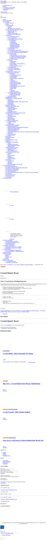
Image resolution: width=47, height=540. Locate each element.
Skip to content (3, 1)
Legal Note (5, 463)
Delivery (4, 6)
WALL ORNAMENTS (12, 150)
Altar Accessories (11, 119)
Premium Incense (13, 84)
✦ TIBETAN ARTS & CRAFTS (11, 147)
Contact (4, 452)
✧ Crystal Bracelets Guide (8, 8)
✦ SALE (7, 24)
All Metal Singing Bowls (13, 126)
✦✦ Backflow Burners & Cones (14, 92)
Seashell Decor (11, 157)
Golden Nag (12, 80)
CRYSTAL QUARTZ (12, 311)
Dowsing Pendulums (12, 116)
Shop (5, 264)
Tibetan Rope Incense (14, 91)
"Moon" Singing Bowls (12, 130)
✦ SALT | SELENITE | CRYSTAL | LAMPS (14, 29)
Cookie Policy (5, 462)
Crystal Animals (13, 61)
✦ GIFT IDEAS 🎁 (9, 25)
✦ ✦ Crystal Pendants (12, 37)
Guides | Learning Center (8, 260)
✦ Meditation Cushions (9, 137)
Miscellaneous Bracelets (15, 46)
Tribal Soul (12, 90)
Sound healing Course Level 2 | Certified (13, 247)
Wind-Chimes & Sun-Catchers (14, 145)
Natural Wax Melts (11, 109)
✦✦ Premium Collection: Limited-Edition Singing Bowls (16, 167)
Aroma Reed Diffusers (12, 111)
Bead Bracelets (13, 42)
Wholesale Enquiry (6, 455)
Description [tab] (5, 313)
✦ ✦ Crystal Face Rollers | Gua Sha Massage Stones (18, 51)
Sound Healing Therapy (10, 243)
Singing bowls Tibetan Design (14, 128)
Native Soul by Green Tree (15, 82)
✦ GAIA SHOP (6, 21)
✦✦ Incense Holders (12, 96)
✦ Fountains (7, 138)
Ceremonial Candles (12, 121)
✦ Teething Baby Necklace (13, 47)
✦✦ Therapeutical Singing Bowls (11, 170)
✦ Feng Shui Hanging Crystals (11, 139)
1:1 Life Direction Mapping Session (12, 242)
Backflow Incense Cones (15, 94)
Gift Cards (10, 26)
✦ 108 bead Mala (11, 48)
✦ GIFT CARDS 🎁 (7, 20)
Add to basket (32, 362)
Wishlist (6, 257)
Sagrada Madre (13, 88)
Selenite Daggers (11, 118)
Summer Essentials (11, 158)
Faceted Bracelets (13, 43)
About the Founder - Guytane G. (11, 241)
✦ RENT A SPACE (7, 252)
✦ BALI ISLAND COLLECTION (12, 152)
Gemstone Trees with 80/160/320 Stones (18, 55)
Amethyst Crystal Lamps (12, 33)
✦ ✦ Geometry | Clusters (13, 59)
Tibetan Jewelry (11, 149)
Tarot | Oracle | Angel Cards (13, 114)
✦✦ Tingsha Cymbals (9, 175)
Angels (9, 143)
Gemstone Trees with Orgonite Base (17, 58)
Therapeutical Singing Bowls (13, 129)
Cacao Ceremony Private (10, 244)
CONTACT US (6, 259)
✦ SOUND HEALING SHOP (9, 165)
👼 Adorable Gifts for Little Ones (14, 28)
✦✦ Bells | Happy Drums (10, 174)
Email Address (3, 471)
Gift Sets (9, 27)
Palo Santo (10, 99)
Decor (9, 154)
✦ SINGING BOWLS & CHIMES (12, 125)
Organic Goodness (14, 81)
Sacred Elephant (13, 87)
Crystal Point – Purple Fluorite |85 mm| (9, 328)
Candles (9, 122)
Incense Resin (10, 102)
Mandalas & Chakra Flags (13, 144)
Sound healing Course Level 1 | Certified (13, 246)
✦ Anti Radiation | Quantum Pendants (15, 38)
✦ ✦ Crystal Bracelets (12, 40)
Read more (5, 390)
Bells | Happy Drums (12, 133)
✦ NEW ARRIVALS (9, 22)
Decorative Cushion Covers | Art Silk (15, 164)
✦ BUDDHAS (8, 136)
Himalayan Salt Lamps (12, 30)
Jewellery (10, 153)
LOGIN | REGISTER (7, 253)
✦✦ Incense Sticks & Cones (13, 72)
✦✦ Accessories (8, 173)
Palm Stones (12, 62)
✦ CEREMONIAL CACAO (11, 97)
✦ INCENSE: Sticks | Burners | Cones (12, 71)
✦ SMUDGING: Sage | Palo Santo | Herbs (13, 98)
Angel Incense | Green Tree (15, 75)
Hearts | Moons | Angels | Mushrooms (17, 63)
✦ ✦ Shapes (10, 60)
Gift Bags (10, 161)
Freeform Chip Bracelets (15, 44)
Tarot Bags (10, 115)
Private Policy (5, 460)
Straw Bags (10, 163)
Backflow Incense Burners (15, 93)
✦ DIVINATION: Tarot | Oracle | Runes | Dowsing (15, 112)
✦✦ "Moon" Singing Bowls (10, 171)
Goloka (11, 79)
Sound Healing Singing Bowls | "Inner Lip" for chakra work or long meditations (23, 131)
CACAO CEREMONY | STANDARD (13, 250)
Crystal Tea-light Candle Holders (14, 34)
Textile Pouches (11, 160)
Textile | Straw (8, 159)
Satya (11, 89)
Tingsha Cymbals (11, 135)
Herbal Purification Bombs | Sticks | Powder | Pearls (18, 101)
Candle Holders (11, 123)
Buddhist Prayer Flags (12, 148)
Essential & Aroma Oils (12, 108)
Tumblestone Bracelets (14, 45)
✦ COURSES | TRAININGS (9, 245)
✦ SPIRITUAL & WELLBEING (11, 142)
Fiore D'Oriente (13, 77)
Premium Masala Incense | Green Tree (17, 86)
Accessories (10, 132)
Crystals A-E (19, 311)
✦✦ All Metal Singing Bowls (11, 166)
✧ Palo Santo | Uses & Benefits (9, 7)
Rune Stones (10, 117)
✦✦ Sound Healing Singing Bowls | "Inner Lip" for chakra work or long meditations (21, 172)
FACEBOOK (8, 325)
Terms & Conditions (7, 461)
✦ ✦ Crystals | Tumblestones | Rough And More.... (18, 52)
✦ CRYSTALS (8, 35)
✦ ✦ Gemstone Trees (12, 53)
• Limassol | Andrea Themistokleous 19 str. (8, 489)
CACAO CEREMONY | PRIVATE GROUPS (14, 251)
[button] (3, 3)
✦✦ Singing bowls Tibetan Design (12, 168)
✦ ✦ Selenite (10, 70)
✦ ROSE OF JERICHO (10, 105)
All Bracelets (12, 41)
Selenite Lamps (11, 31)
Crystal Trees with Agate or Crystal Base (18, 56)
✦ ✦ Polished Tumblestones (13, 68)
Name (1, 468)
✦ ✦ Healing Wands (12, 67)
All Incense (12, 73)
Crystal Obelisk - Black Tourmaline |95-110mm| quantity (15, 361)
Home (1, 264)
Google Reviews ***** (7, 5)
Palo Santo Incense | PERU (15, 83)
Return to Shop (10, 533)
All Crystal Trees (13, 54)
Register (7, 255)
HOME (4, 19)
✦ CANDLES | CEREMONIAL (11, 120)
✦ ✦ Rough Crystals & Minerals (14, 69)
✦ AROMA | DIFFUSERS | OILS (12, 106)
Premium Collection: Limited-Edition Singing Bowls (18, 127)
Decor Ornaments (11, 155)
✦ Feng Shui (7, 140)
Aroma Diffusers (11, 107)
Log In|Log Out (8, 256)
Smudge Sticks (11, 100)
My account (7, 254)
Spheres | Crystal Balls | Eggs (16, 65)
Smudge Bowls (11, 103)
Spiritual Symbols (11, 146)
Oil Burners (10, 110)
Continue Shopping (4, 310)
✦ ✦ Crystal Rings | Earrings (13, 36)
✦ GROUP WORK (7, 249)
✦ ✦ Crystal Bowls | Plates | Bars (14, 50)
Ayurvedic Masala (13, 76)
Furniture (9, 156)
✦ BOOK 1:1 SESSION (8, 240)
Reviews (4, 454)
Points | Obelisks (13, 64)
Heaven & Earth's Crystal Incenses (17, 78)
